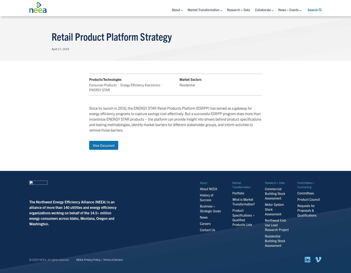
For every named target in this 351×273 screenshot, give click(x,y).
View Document (104, 145)
